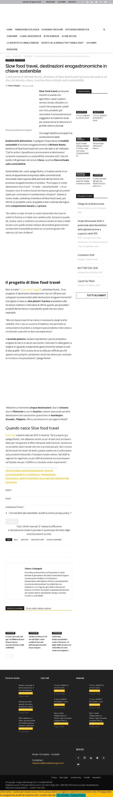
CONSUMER (27, 56)
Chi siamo (91, 43)
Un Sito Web (40, 788)
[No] (87, 795)
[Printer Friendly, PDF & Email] (64, 470)
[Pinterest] (21, 551)
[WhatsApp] (27, 551)
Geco (16, 540)
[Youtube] (105, 2)
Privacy (54, 777)
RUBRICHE (17, 56)
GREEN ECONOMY (80, 139)
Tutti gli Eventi (96, 295)
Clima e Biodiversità (30, 36)
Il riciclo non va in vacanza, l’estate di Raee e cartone (83, 181)
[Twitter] (101, 2)
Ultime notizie (69, 36)
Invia (12, 521)
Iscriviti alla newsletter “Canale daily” (62, 43)
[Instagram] (87, 2)
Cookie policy (75, 777)
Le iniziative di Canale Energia (23, 43)
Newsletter (96, 777)
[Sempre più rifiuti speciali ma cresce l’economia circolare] (11, 704)
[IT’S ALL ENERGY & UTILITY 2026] (83, 108)
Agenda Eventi (81, 112)
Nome (9, 490)
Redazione (12, 49)
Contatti (55, 754)
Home (9, 29)
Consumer (12, 36)
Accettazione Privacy (15, 507)
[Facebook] (83, 2)
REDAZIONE (50, 2)
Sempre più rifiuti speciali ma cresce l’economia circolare (26, 704)
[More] (53, 551)
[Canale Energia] (56, 15)
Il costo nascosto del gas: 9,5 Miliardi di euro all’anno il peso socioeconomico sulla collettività (15, 642)
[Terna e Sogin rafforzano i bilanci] (100, 136)
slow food (24, 540)
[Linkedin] (92, 2)
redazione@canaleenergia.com (48, 763)
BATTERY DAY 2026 (88, 268)
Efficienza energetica (77, 29)
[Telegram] (96, 2)
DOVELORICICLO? (25, 693)
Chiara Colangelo (14, 86)
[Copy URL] (46, 551)
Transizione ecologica (27, 29)
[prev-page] (7, 656)
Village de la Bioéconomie (91, 203)
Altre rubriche (51, 36)
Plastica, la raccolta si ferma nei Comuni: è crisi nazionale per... (26, 687)
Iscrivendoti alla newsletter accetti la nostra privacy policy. (40, 512)
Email (8, 498)
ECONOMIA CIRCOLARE (81, 174)
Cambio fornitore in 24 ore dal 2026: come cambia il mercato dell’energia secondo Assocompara (38, 642)
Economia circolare (52, 29)
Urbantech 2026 (86, 255)
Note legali (63, 777)
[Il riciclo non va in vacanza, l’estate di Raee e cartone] (83, 171)
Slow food (11, 435)
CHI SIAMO (62, 2)
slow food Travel (37, 540)
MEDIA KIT (72, 2)
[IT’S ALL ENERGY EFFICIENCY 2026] (100, 108)
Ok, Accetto (63, 795)
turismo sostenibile (54, 540)
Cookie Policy (78, 795)
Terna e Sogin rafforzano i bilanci (98, 145)
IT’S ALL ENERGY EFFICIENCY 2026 (100, 118)
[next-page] (11, 656)
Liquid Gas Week (86, 281)
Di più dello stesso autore (38, 608)
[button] (104, 29)
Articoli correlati (15, 608)
